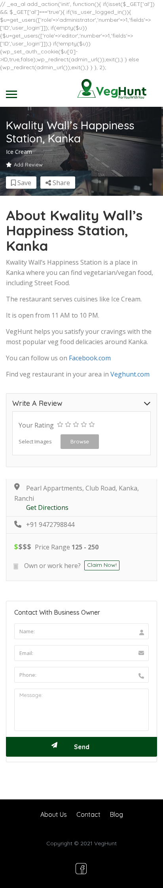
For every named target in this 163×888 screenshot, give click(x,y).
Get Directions (47, 508)
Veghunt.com (130, 374)
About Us (53, 814)
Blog (116, 814)
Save (23, 182)
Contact (88, 814)
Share (60, 182)
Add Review (28, 164)
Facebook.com (90, 358)
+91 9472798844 (50, 525)
